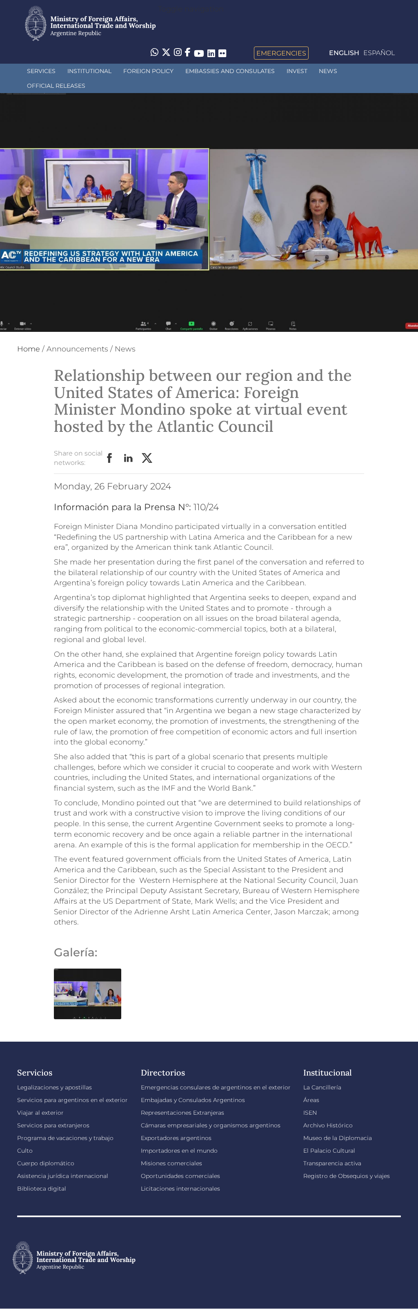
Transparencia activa (332, 1163)
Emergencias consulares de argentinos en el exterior (216, 1087)
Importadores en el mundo (179, 1150)
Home (28, 348)
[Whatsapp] (154, 53)
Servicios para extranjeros (53, 1125)
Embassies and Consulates (230, 71)
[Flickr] (222, 53)
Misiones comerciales (171, 1163)
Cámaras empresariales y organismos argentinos (210, 1125)
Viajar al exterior (40, 1112)
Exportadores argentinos (176, 1138)
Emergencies (281, 53)
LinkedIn (129, 458)
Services (41, 71)
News (328, 71)
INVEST (297, 71)
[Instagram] (178, 53)
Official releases (56, 85)
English (344, 53)
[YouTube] (199, 53)
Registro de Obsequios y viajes (346, 1176)
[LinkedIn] (211, 53)
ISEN (310, 1112)
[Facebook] (188, 53)
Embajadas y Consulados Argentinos (193, 1100)
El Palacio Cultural (329, 1150)
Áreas (311, 1100)
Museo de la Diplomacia (337, 1138)
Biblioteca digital (41, 1188)
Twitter (147, 458)
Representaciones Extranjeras (182, 1112)
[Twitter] (166, 53)
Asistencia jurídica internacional (62, 1176)
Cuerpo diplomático (45, 1163)
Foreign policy (148, 71)
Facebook (110, 458)
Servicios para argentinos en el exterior (72, 1100)
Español (379, 53)
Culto (25, 1150)
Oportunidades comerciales (180, 1176)
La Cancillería (322, 1087)
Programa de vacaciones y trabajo (65, 1138)
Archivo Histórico (328, 1125)
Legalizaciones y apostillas (54, 1087)
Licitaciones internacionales (180, 1188)
